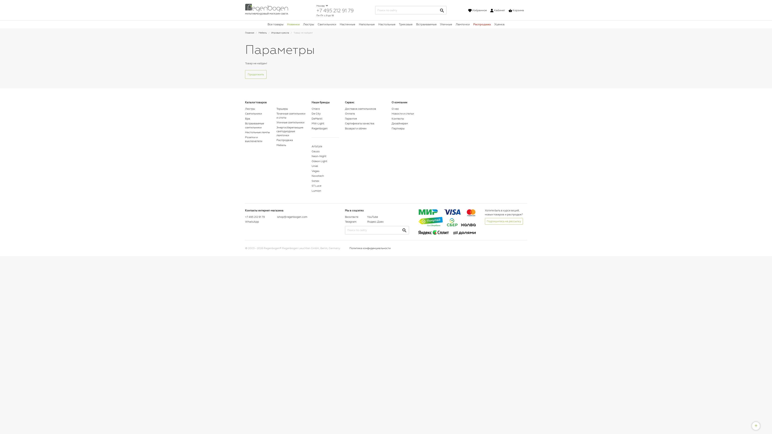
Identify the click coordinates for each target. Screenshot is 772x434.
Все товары (275, 24)
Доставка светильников (360, 108)
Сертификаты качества (359, 123)
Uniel (315, 166)
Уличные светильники (290, 122)
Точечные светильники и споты (290, 115)
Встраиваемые (426, 24)
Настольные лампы (257, 132)
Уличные (446, 24)
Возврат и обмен (355, 128)
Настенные (347, 24)
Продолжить (256, 74)
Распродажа (482, 24)
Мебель (281, 145)
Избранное (479, 10)
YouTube (372, 216)
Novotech (318, 175)
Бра (247, 118)
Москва (320, 6)
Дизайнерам (400, 123)
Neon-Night (319, 156)
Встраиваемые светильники (254, 125)
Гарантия (351, 118)
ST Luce (316, 185)
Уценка (499, 24)
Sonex (315, 180)
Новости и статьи (403, 113)
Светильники (327, 24)
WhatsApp (252, 221)
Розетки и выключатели (253, 139)
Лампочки (463, 24)
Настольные (386, 24)
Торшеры (282, 108)
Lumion (316, 190)
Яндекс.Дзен (375, 221)
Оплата (350, 113)
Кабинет (499, 10)
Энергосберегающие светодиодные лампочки (289, 131)
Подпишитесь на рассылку (504, 221)
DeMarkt (317, 118)
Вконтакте (351, 216)
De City (316, 113)
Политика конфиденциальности (370, 248)
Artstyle (317, 146)
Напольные (367, 24)
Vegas (315, 171)
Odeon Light (319, 161)
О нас (395, 108)
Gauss (316, 151)
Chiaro (316, 108)
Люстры (308, 24)
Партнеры (398, 128)
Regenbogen (319, 128)
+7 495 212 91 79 (335, 10)
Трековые (406, 24)
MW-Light (318, 123)
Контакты (398, 118)
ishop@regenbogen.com (292, 216)
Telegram (350, 221)
